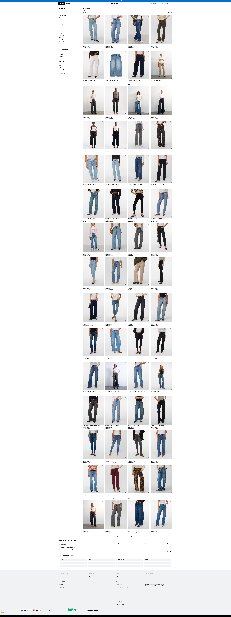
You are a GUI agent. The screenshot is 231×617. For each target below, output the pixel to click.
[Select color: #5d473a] (109, 498)
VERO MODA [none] (61, 3)
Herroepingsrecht (119, 595)
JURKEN (62, 562)
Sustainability (61, 590)
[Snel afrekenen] (103, 43)
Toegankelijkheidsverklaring (64, 598)
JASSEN (62, 559)
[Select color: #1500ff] (105, 84)
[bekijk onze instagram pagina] (51, 610)
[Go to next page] (136, 537)
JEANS (90, 559)
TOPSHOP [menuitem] (109, 5)
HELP (117, 573)
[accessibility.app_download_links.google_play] (89, 611)
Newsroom (61, 584)
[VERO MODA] (115, 4)
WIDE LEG (119, 562)
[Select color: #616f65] (111, 498)
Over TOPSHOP (62, 578)
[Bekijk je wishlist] (169, 3)
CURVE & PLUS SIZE (121, 559)
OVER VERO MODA (64, 573)
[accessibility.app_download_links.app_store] (95, 611)
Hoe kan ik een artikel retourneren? (122, 587)
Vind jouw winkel (91, 576)
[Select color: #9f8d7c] (108, 498)
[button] (93, 29)
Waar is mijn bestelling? (120, 578)
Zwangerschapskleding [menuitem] (128, 5)
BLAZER (146, 559)
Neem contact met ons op (121, 590)
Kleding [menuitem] (95, 5)
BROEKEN (91, 566)
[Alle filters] (85, 12)
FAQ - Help (118, 576)
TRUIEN (118, 566)
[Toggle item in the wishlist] (103, 16)
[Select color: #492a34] (110, 498)
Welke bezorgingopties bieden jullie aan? (123, 581)
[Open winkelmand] (171, 3)
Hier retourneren (119, 584)
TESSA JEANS (148, 562)
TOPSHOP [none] (68, 3)
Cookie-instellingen (115, 615)
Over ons (60, 576)
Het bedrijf (147, 576)
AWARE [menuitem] (114, 5)
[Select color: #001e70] (106, 84)
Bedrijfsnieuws (147, 581)
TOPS (62, 566)
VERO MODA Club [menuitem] (137, 5)
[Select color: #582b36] (105, 498)
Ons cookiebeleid (119, 601)
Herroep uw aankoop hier (120, 604)
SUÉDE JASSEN (92, 562)
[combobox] (166, 12)
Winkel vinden (92, 573)
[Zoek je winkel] (164, 3)
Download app (61, 587)
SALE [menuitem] (104, 5)
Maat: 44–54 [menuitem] (119, 5)
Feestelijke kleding (148, 566)
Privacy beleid (118, 598)
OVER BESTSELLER (150, 573)
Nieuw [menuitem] (91, 5)
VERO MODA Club (62, 581)
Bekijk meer (169, 551)
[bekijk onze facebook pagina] (49, 610)
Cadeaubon (61, 595)
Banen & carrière (148, 578)
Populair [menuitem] (99, 5)
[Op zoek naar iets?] (162, 3)
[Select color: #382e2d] (106, 498)
